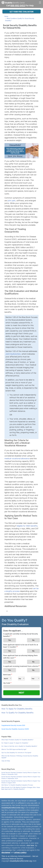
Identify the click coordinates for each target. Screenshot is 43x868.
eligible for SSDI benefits (27, 526)
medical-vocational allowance (17, 458)
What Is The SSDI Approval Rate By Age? (14, 749)
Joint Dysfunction (13, 354)
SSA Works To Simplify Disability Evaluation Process (17, 785)
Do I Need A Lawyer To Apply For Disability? (15, 743)
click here (30, 845)
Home (6, 16)
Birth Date (7, 674)
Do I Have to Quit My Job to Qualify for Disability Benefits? (19, 746)
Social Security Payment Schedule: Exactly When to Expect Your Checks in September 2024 (20, 777)
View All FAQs (6, 761)
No (33, 640)
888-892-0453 (17, 5)
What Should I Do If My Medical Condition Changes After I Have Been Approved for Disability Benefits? (20, 788)
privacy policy (20, 852)
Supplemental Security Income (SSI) (13, 725)
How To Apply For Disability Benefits (17, 709)
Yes (9, 640)
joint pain (12, 200)
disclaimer (6, 852)
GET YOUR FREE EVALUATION (21, 11)
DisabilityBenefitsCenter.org (13, 808)
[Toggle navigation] (40, 2)
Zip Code (6, 683)
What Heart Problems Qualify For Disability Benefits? (17, 739)
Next (21, 692)
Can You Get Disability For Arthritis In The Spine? (16, 752)
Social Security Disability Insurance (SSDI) (15, 729)
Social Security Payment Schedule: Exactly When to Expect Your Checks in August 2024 (20, 781)
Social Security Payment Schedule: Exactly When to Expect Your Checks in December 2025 (20, 773)
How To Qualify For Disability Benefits (17, 713)
